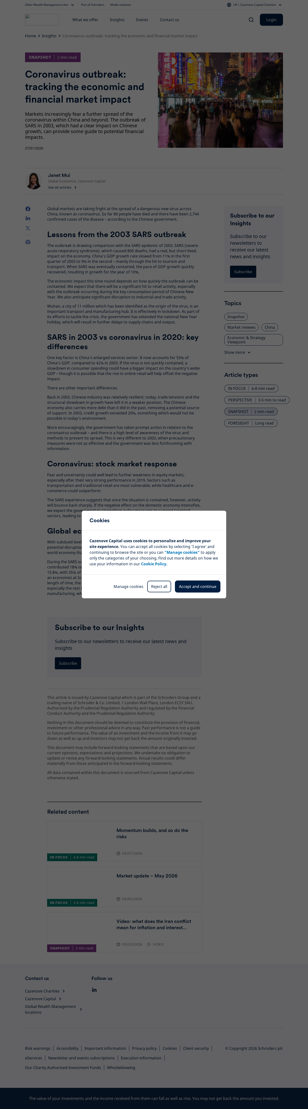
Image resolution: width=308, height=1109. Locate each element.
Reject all (159, 586)
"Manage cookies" (182, 552)
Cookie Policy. (154, 564)
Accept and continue (197, 586)
